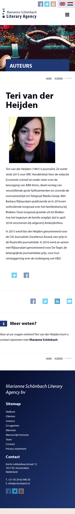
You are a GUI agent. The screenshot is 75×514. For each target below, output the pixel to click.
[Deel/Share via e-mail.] (69, 301)
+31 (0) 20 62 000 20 (19, 479)
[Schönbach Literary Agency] (20, 14)
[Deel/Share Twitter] (45, 301)
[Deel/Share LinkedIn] (57, 301)
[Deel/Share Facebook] (33, 301)
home (49, 78)
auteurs (59, 78)
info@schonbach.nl (19, 483)
